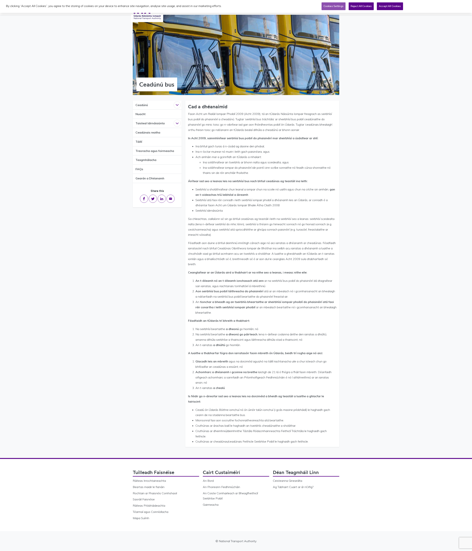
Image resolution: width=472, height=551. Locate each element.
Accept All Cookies (390, 6)
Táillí (139, 141)
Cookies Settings (333, 6)
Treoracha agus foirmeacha (155, 151)
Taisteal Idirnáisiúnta (150, 123)
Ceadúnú (142, 105)
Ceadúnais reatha (148, 132)
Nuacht (140, 114)
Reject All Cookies (361, 6)
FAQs (139, 169)
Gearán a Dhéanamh (150, 178)
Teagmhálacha (146, 160)
